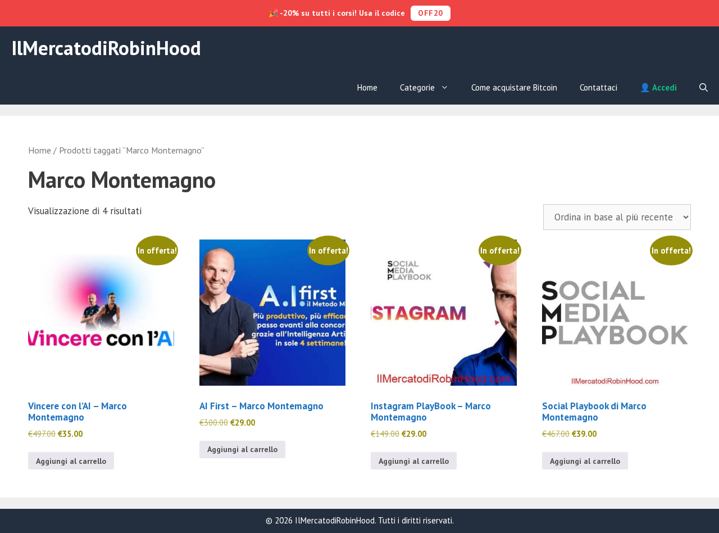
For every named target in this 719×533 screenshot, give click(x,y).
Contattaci (598, 87)
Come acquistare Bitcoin (514, 87)
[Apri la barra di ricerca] (703, 88)
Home (367, 87)
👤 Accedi (658, 87)
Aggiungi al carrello (71, 461)
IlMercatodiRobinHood (106, 48)
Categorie (417, 87)
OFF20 (430, 13)
